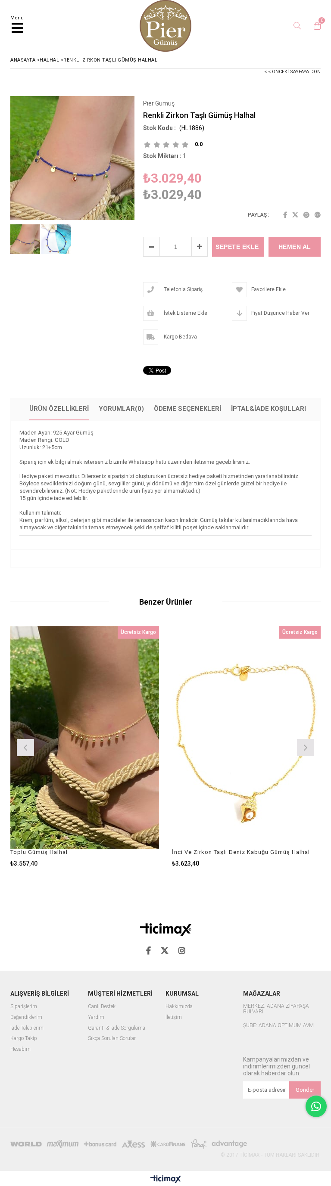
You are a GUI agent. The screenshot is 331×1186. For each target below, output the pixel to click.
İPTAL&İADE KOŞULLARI (268, 409)
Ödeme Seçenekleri (187, 409)
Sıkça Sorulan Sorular (112, 1038)
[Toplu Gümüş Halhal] (84, 737)
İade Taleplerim (27, 1028)
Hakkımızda (179, 1006)
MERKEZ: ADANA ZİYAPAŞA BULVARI (276, 1009)
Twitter (295, 215)
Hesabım (20, 1049)
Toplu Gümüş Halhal (39, 852)
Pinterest (306, 215)
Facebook (285, 215)
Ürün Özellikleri (59, 409)
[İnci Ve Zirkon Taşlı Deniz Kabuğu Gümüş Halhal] (246, 737)
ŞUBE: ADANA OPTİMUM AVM (278, 1025)
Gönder (305, 1090)
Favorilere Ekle (84, 746)
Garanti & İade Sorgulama (116, 1028)
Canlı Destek (102, 1006)
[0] (315, 25)
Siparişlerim (23, 1006)
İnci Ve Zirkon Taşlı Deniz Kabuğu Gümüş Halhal (241, 852)
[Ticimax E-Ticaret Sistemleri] (165, 1179)
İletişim (174, 1017)
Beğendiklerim (26, 1017)
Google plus (318, 215)
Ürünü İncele (121, 746)
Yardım (96, 1017)
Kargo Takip (23, 1038)
